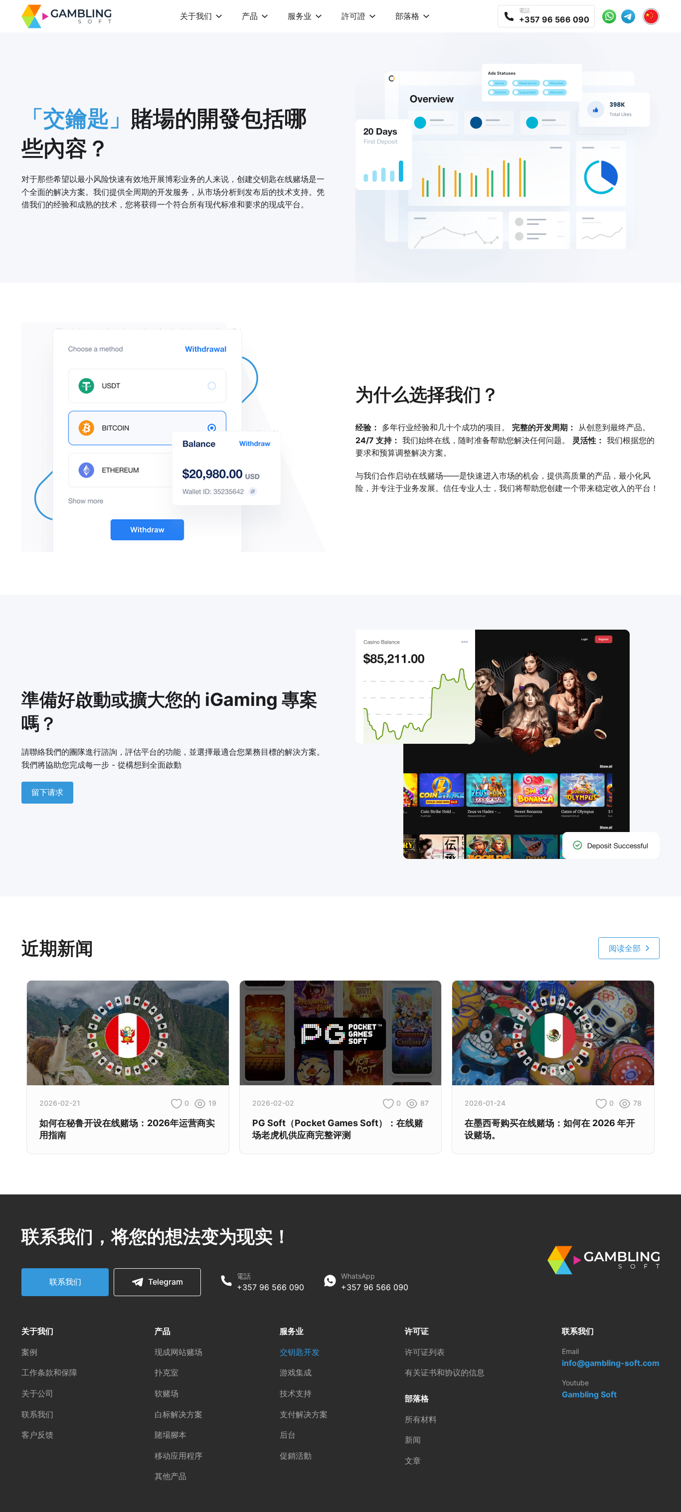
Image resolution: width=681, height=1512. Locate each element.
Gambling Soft (589, 1394)
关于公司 (37, 1393)
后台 (288, 1435)
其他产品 (170, 1476)
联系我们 (65, 1282)
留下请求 (47, 792)
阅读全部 (625, 948)
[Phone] (226, 1282)
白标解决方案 (178, 1414)
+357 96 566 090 (270, 1287)
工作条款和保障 (49, 1372)
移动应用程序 (178, 1456)
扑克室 (166, 1372)
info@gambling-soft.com (611, 1363)
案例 (29, 1352)
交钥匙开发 (300, 1352)
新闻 (413, 1440)
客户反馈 (37, 1435)
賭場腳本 (170, 1435)
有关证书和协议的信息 (445, 1372)
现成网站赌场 (178, 1352)
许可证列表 (425, 1352)
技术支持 (296, 1393)
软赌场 (166, 1393)
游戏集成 (296, 1372)
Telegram (165, 1282)
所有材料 (421, 1419)
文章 (413, 1461)
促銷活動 (296, 1456)
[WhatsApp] (330, 1282)
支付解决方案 (304, 1414)
